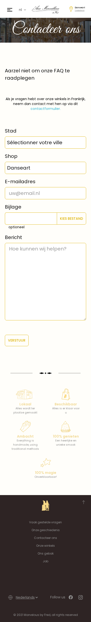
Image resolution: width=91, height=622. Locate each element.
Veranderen (79, 10)
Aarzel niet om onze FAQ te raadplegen (37, 74)
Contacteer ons (45, 538)
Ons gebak (46, 553)
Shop (11, 156)
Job (45, 561)
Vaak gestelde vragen (45, 522)
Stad (11, 130)
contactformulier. (46, 108)
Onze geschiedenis (46, 530)
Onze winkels (45, 546)
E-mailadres (20, 181)
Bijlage (13, 206)
